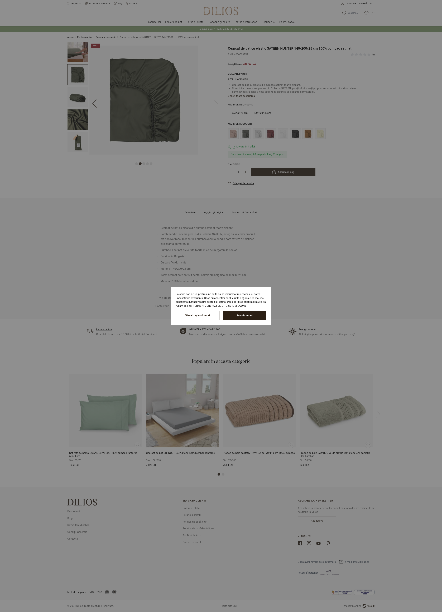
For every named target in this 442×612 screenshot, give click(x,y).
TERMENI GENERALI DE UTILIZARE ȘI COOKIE (220, 305)
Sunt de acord (244, 315)
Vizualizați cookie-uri (197, 315)
